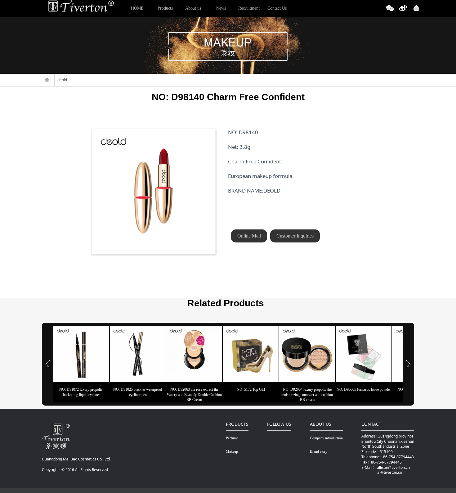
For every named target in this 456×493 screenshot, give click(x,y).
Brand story (318, 451)
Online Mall (249, 235)
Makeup (232, 451)
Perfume (232, 438)
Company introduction (326, 438)
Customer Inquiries (295, 235)
